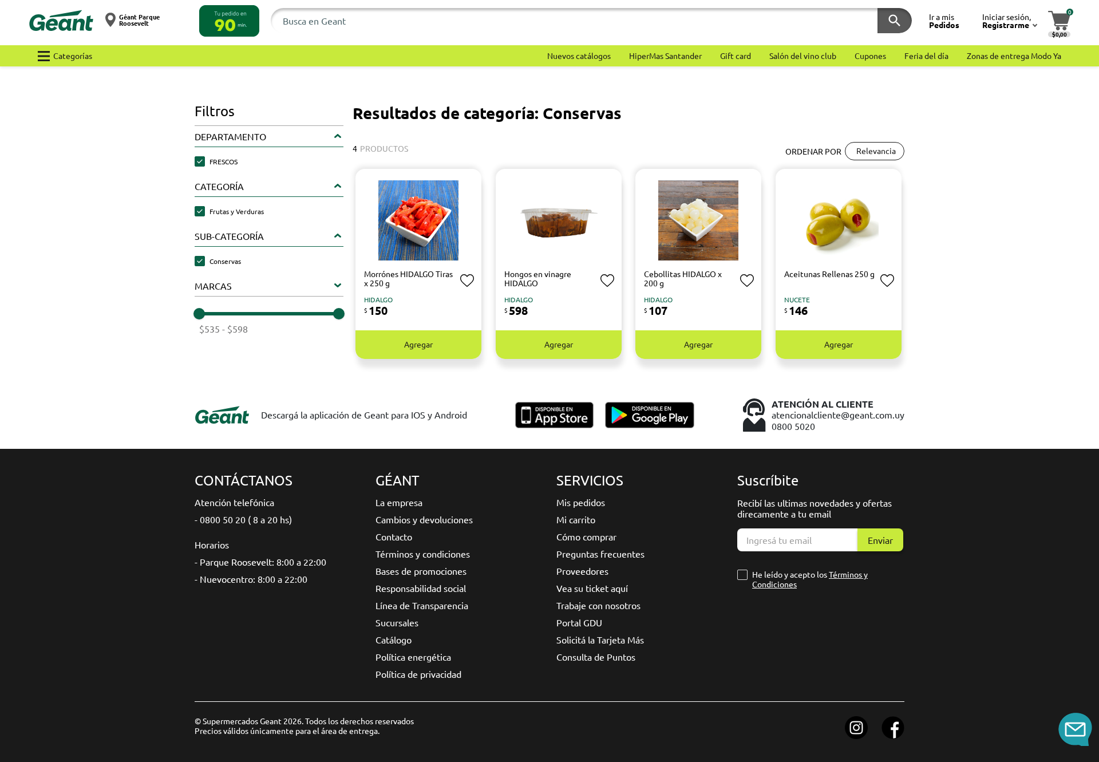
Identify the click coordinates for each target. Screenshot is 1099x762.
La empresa (398, 502)
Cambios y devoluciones (424, 519)
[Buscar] (894, 20)
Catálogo (393, 639)
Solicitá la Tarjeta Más (600, 639)
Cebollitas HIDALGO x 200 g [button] (683, 279)
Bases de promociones (421, 570)
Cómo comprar (586, 536)
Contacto (393, 536)
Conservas (225, 261)
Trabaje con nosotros (598, 605)
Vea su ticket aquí (592, 588)
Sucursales (396, 622)
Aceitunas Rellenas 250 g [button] (829, 274)
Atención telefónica (234, 502)
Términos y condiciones (422, 553)
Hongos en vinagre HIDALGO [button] (537, 279)
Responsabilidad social (420, 588)
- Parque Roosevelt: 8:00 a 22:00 (260, 561)
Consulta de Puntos (595, 656)
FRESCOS (223, 161)
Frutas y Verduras (236, 211)
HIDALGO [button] (378, 299)
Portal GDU (579, 622)
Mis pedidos (580, 502)
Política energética (413, 656)
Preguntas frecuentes (600, 553)
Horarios (212, 544)
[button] (229, 21)
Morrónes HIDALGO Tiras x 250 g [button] (408, 279)
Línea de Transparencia (421, 605)
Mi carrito (575, 519)
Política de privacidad (418, 673)
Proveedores (582, 570)
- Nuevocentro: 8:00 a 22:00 (251, 578)
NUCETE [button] (797, 299)
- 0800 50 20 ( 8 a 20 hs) (243, 519)
